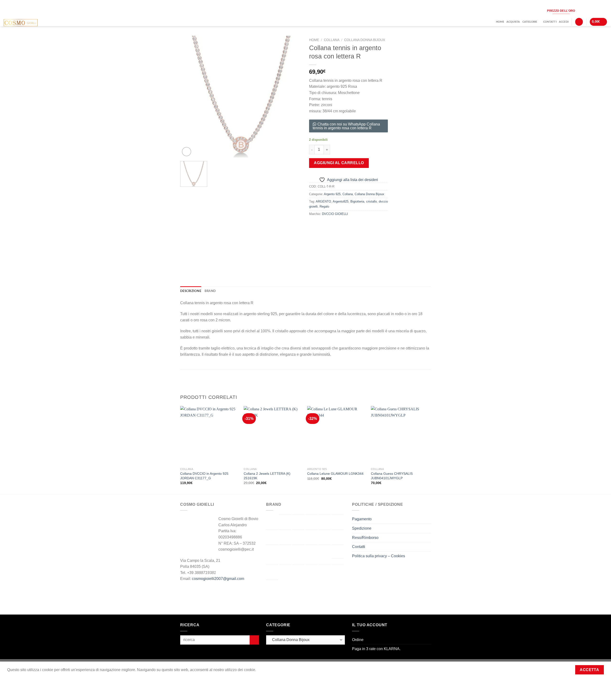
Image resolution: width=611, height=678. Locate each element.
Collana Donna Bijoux (364, 40)
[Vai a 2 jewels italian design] (272, 522)
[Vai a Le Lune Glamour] (285, 552)
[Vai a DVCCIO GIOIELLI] (285, 537)
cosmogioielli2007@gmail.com (218, 579)
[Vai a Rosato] (285, 572)
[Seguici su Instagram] (581, 10)
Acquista (513, 22)
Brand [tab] (210, 291)
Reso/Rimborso (365, 538)
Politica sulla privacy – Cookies (378, 556)
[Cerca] (579, 22)
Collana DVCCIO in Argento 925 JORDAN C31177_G (204, 476)
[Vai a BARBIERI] (298, 522)
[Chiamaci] (596, 10)
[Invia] (254, 640)
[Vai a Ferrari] (298, 537)
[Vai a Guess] (325, 537)
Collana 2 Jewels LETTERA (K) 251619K (267, 476)
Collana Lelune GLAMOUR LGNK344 (335, 473)
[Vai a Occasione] (338, 551)
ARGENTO (323, 201)
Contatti (550, 22)
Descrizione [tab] (190, 291)
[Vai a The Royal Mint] (311, 572)
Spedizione (361, 528)
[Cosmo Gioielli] (28, 22)
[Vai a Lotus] (311, 552)
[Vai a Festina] (311, 537)
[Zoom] (186, 151)
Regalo (324, 206)
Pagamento (362, 519)
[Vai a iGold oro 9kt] (338, 537)
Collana (331, 40)
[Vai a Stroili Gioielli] (298, 572)
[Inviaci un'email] (588, 10)
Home (500, 22)
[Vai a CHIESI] (338, 522)
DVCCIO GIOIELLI (335, 214)
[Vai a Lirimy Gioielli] (298, 552)
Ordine (357, 640)
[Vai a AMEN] (285, 522)
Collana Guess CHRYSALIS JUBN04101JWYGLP (392, 476)
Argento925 (340, 201)
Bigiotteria (357, 201)
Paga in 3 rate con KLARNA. (376, 649)
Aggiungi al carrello (339, 163)
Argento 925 (332, 194)
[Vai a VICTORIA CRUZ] (272, 587)
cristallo (371, 201)
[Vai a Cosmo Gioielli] (272, 537)
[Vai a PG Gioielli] (272, 572)
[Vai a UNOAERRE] (338, 572)
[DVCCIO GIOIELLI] (367, 243)
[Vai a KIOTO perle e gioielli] (272, 552)
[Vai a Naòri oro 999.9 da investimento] (325, 552)
